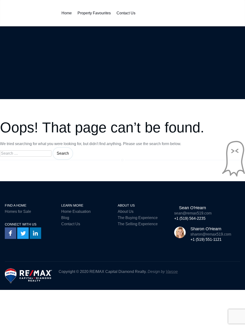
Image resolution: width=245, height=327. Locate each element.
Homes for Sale (18, 211)
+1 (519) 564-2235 (190, 218)
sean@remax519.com (193, 213)
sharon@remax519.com (210, 234)
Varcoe (172, 272)
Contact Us (126, 12)
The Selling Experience (138, 224)
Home (66, 12)
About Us (126, 211)
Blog (65, 218)
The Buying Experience (138, 218)
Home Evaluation (76, 211)
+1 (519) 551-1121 (206, 239)
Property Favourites (94, 12)
